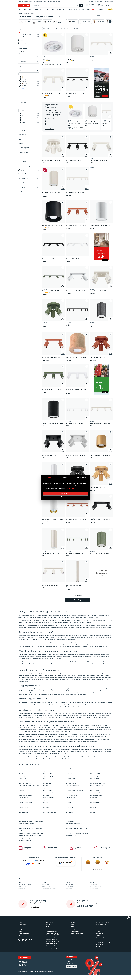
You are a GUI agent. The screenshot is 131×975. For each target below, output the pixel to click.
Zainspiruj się (81, 9)
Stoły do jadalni (69, 884)
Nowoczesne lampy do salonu (25, 795)
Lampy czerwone (69, 812)
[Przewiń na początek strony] (128, 917)
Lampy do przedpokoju (24, 797)
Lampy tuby (45, 785)
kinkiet (84, 677)
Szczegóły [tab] (65, 477)
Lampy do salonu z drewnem (96, 802)
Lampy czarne (46, 780)
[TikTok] (31, 940)
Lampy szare (92, 771)
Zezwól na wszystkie (65, 493)
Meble (41, 9)
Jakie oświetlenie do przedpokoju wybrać (74, 823)
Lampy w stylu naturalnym (71, 783)
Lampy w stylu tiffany (23, 804)
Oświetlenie (52, 9)
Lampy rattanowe (46, 800)
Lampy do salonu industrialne (96, 795)
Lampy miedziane (46, 771)
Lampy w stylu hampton (71, 778)
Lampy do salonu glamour (95, 776)
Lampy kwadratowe (70, 800)
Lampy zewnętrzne (68, 727)
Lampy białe (45, 802)
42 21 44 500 (90, 1)
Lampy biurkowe (22, 800)
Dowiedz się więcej (70, 488)
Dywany (59, 9)
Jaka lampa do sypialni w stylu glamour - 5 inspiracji (30, 835)
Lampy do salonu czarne (71, 780)
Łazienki (25, 9)
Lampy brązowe (93, 807)
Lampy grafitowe (93, 809)
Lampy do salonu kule (94, 778)
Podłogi (31, 9)
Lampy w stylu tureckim (48, 790)
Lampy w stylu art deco (47, 773)
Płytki (20, 9)
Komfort (20, 13)
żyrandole (46, 751)
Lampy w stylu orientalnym (48, 804)
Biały (31, 79)
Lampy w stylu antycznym (48, 776)
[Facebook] (19, 940)
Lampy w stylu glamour (24, 792)
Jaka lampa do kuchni (23, 830)
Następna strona (100, 581)
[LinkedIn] (34, 940)
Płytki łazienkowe (93, 884)
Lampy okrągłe (46, 807)
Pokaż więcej (77, 600)
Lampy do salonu (22, 771)
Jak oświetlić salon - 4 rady (71, 821)
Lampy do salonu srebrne (95, 804)
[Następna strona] (84, 604)
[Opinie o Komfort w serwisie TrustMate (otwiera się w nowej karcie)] (65, 863)
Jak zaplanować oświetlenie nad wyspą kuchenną (76, 838)
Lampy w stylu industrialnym (25, 783)
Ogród (75, 9)
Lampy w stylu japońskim (95, 773)
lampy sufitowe (71, 620)
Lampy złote (92, 768)
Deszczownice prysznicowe (95, 886)
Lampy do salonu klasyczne (95, 800)
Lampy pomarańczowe (94, 790)
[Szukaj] (81, 5)
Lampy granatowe (70, 809)
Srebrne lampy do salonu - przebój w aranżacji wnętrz (30, 828)
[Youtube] (23, 940)
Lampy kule (21, 790)
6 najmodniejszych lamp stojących (26, 823)
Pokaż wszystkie (49, 128)
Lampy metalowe (46, 795)
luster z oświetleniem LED (31, 717)
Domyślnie (99, 17)
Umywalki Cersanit (94, 888)
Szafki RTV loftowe (22, 888)
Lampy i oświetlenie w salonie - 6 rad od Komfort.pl (77, 833)
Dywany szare (69, 888)
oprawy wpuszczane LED (87, 713)
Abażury (21, 773)
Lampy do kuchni (22, 778)
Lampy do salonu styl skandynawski (97, 783)
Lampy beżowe (93, 812)
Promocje (94, 9)
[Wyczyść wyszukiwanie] (77, 5)
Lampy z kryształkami (23, 812)
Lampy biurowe (69, 773)
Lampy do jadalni (69, 771)
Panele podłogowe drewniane (24, 884)
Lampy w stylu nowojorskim (72, 788)
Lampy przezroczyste (94, 788)
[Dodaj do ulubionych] (62, 34)
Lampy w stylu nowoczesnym (25, 802)
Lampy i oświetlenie (23, 768)
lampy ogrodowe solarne (40, 734)
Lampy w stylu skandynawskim (49, 812)
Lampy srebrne (69, 804)
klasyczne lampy (34, 751)
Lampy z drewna (46, 768)
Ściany (36, 9)
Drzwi (70, 9)
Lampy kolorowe (69, 776)
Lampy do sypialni (23, 776)
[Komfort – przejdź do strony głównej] (24, 957)
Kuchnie (46, 9)
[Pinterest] (29, 940)
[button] (90, 5)
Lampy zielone (69, 802)
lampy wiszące (61, 675)
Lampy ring (45, 778)
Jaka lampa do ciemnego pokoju (26, 826)
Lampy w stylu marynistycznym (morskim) (75, 790)
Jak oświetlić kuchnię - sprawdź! (73, 826)
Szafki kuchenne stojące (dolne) (49, 888)
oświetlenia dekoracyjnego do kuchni (63, 662)
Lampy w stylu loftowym (24, 780)
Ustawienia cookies (64, 496)
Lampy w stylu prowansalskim (72, 785)
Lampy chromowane (47, 809)
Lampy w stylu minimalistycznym (97, 792)
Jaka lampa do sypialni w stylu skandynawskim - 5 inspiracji (31, 833)
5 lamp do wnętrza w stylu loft (25, 840)
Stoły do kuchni (45, 884)
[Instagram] (26, 940)
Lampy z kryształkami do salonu (96, 785)
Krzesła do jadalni (70, 886)
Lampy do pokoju (22, 809)
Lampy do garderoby (70, 797)
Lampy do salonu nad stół (71, 795)
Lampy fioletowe (93, 797)
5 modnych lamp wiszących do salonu (27, 838)
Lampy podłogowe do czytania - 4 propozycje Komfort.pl (31, 821)
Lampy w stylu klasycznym (71, 792)
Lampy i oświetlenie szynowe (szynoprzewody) (29, 785)
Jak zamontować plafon (71, 835)
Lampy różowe (93, 780)
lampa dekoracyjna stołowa (93, 677)
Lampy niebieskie (69, 807)
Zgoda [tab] (49, 477)
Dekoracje (65, 9)
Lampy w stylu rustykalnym (48, 797)
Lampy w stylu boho (47, 788)
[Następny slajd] (109, 116)
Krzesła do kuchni (46, 886)
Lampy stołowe (22, 788)
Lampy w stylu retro (23, 807)
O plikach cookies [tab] (81, 477)
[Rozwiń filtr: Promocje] (38, 32)
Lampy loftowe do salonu (71, 768)
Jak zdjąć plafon (69, 830)
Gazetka (88, 9)
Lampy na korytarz (47, 783)
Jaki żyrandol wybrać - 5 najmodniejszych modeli (76, 828)
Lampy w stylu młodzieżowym (49, 792)
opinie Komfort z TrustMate (67, 858)
